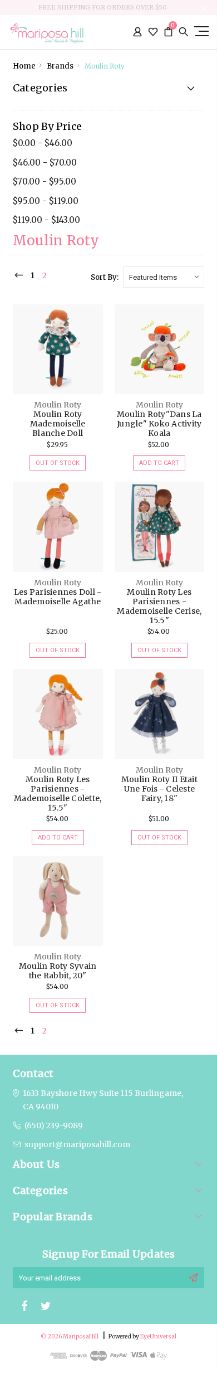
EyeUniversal (158, 1336)
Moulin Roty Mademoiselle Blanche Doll (58, 423)
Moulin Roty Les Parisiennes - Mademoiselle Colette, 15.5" (57, 793)
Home (24, 66)
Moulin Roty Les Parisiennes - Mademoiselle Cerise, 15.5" (159, 606)
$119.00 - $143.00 (46, 220)
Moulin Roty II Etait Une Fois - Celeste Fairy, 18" (159, 788)
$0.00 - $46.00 (42, 143)
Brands (60, 66)
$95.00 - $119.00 (45, 201)
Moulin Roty (105, 66)
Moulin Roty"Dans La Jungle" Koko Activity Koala (159, 423)
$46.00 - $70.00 (45, 162)
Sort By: (105, 277)
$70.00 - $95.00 (44, 181)
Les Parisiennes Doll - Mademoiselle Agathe (58, 597)
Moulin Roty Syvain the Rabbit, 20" (58, 971)
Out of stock (58, 463)
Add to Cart (159, 463)
